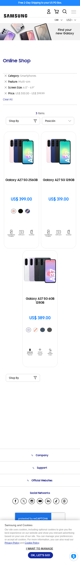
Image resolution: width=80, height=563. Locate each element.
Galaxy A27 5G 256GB (21, 180)
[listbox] (21, 211)
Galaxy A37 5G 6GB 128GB (40, 301)
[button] (62, 20)
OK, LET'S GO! (40, 555)
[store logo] (15, 10)
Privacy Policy (12, 543)
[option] (13, 211)
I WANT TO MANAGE (39, 548)
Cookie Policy (32, 543)
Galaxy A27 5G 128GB (58, 180)
